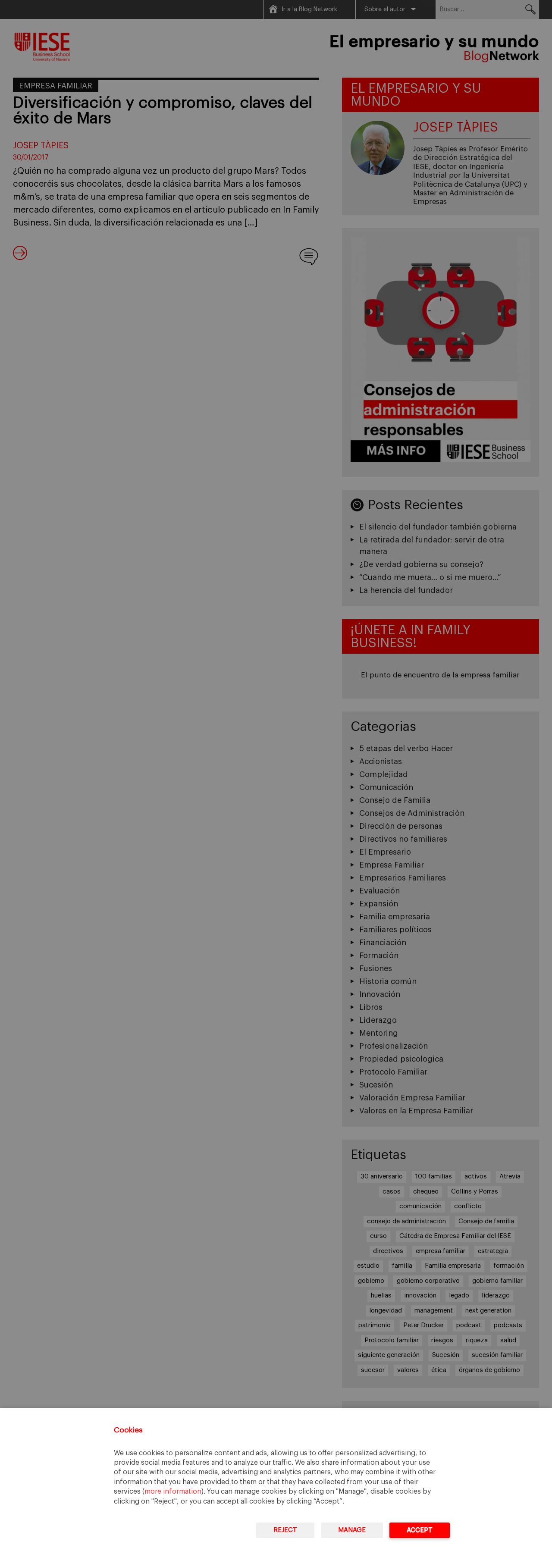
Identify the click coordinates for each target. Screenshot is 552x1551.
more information (172, 1491)
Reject (285, 1530)
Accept (420, 1530)
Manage (352, 1530)
